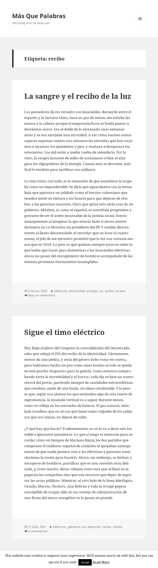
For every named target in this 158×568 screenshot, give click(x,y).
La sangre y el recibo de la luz (77, 96)
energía (92, 291)
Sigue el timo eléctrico (64, 332)
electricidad (77, 291)
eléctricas (60, 291)
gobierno (74, 527)
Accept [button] (85, 562)
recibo (109, 291)
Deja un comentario (41, 295)
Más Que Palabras (38, 16)
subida (117, 527)
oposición (94, 527)
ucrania (120, 291)
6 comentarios (38, 531)
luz (101, 291)
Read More (101, 562)
